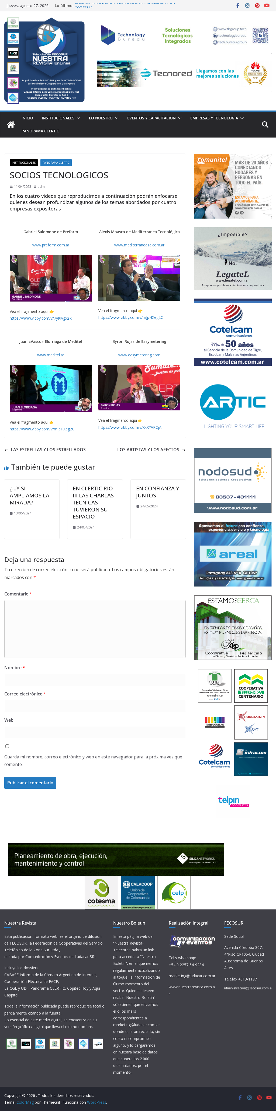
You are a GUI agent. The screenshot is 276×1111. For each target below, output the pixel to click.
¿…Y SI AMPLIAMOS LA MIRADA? (29, 495)
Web (8, 720)
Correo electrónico (25, 694)
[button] (77, 118)
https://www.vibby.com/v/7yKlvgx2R (41, 318)
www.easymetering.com (139, 354)
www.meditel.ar (50, 354)
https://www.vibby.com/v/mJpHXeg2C (130, 317)
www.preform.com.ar (50, 244)
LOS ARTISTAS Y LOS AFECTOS (148, 450)
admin (42, 186)
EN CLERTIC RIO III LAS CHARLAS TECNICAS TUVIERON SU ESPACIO (93, 502)
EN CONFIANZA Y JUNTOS (157, 492)
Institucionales (58, 118)
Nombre (14, 668)
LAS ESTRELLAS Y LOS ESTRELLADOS (48, 450)
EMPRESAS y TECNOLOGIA (214, 118)
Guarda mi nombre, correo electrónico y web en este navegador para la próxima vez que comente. (93, 761)
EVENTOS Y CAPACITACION (151, 118)
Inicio (27, 118)
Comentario (18, 594)
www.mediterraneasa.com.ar (139, 244)
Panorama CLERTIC (40, 130)
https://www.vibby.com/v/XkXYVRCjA (129, 427)
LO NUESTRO (101, 118)
